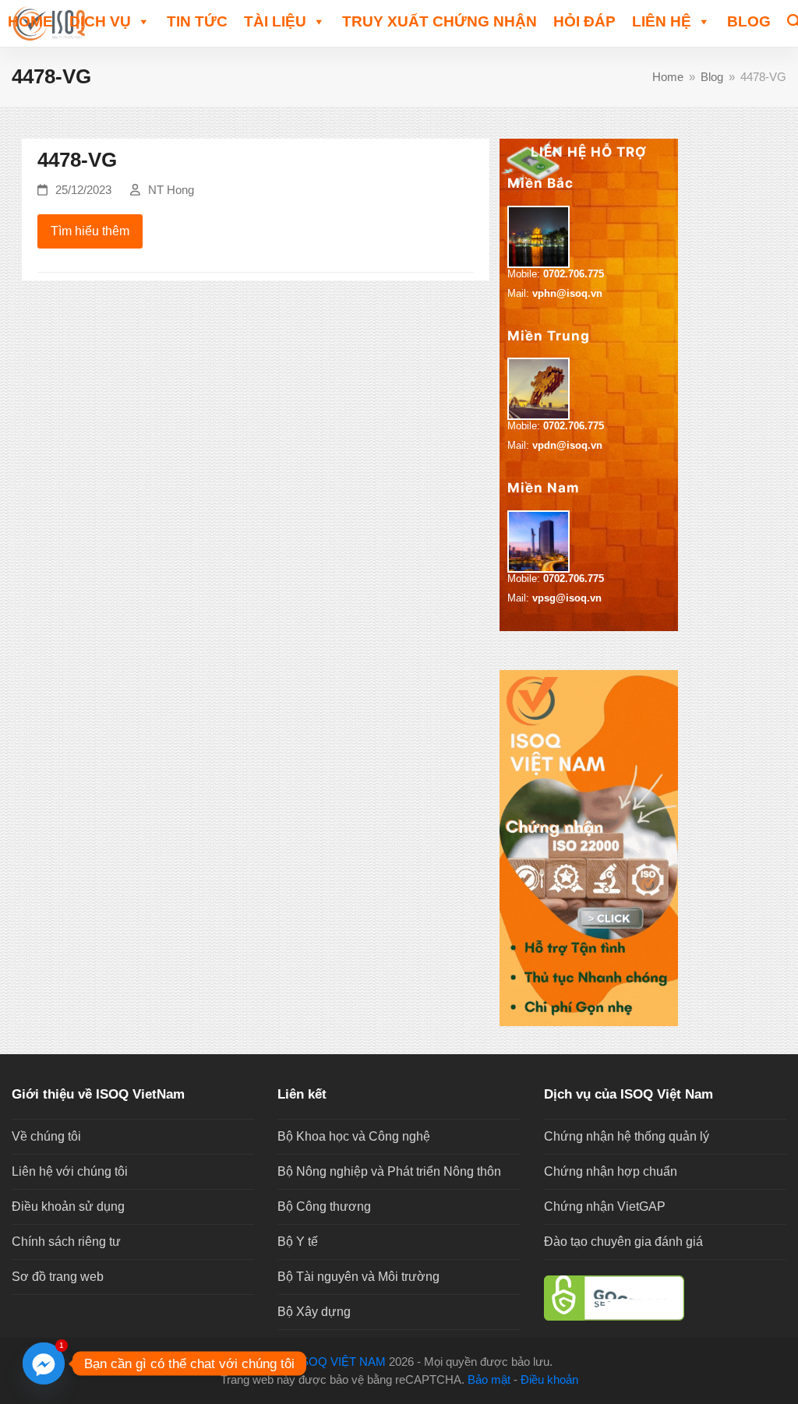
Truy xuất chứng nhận (439, 21)
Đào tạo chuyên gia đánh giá (623, 1241)
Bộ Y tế (297, 1241)
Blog (749, 21)
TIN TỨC (197, 21)
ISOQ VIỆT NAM (342, 1362)
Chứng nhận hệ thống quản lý (626, 1136)
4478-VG (77, 160)
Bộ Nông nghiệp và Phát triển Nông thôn (389, 1171)
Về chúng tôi (46, 1136)
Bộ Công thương (324, 1206)
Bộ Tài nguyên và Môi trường (358, 1276)
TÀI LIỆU (275, 21)
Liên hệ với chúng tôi (70, 1171)
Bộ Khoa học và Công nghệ (353, 1136)
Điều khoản (549, 1380)
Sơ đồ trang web (58, 1276)
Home (30, 21)
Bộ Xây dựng (314, 1311)
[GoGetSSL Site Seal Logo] (665, 1298)
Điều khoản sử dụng (68, 1206)
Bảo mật (489, 1380)
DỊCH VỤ (100, 21)
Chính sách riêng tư (66, 1241)
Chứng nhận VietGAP (605, 1206)
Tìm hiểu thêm (90, 231)
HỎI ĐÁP (584, 21)
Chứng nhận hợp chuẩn (610, 1171)
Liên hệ (661, 21)
